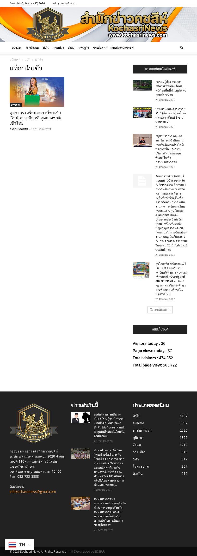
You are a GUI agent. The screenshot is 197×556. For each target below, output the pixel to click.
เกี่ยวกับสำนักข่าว (121, 47)
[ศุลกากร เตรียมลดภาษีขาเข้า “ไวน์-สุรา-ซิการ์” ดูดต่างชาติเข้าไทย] (37, 92)
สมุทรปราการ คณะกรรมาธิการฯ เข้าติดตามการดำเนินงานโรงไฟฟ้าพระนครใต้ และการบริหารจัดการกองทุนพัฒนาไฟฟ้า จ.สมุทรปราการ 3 (170, 149)
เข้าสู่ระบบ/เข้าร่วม (64, 3)
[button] (181, 48)
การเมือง (59, 47)
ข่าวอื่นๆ (98, 47)
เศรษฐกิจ (84, 47)
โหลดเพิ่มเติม (158, 310)
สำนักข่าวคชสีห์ (19, 129)
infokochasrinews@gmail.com (33, 491)
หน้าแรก (17, 47)
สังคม (71, 47)
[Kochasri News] (98, 24)
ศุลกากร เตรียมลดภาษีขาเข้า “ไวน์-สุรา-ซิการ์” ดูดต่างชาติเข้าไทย (35, 118)
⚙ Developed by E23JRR (87, 551)
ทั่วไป (46, 47)
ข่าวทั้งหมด (32, 47)
